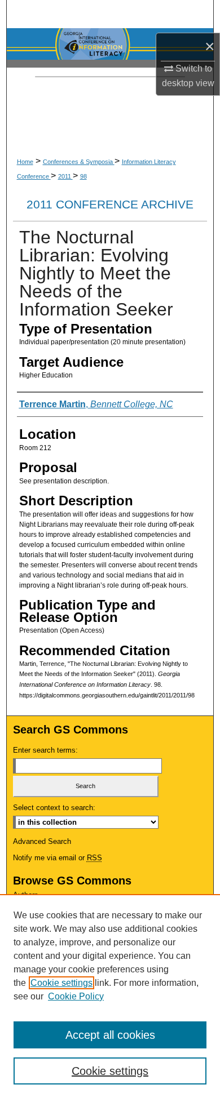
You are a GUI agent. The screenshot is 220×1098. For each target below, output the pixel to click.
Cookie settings (61, 983)
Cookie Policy (76, 996)
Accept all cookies (110, 1035)
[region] (110, 996)
